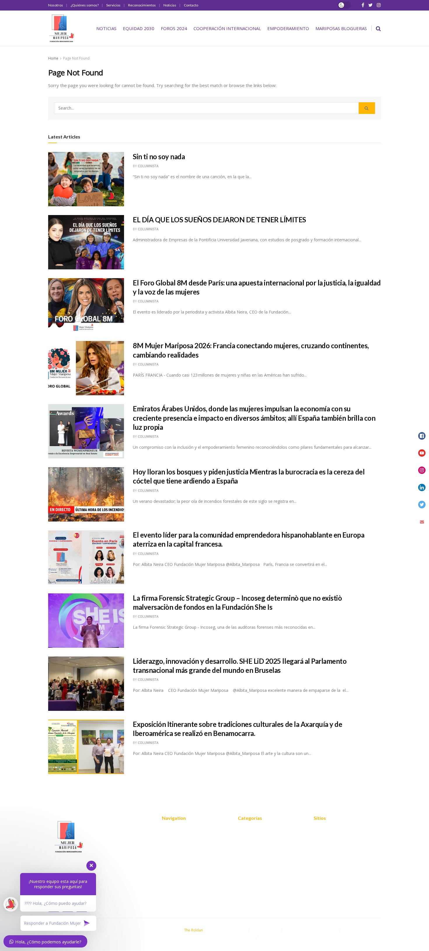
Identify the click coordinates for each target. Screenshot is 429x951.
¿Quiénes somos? (85, 5)
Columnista (148, 166)
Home (53, 58)
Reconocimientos (142, 5)
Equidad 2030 (138, 28)
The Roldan (193, 930)
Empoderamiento (288, 28)
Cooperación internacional (227, 28)
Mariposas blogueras (341, 28)
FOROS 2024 (174, 28)
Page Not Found (76, 58)
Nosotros (55, 5)
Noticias (169, 5)
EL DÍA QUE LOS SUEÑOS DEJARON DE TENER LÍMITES (219, 219)
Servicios (113, 5)
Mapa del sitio (328, 830)
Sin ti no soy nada (159, 156)
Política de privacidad (335, 838)
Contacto (191, 5)
